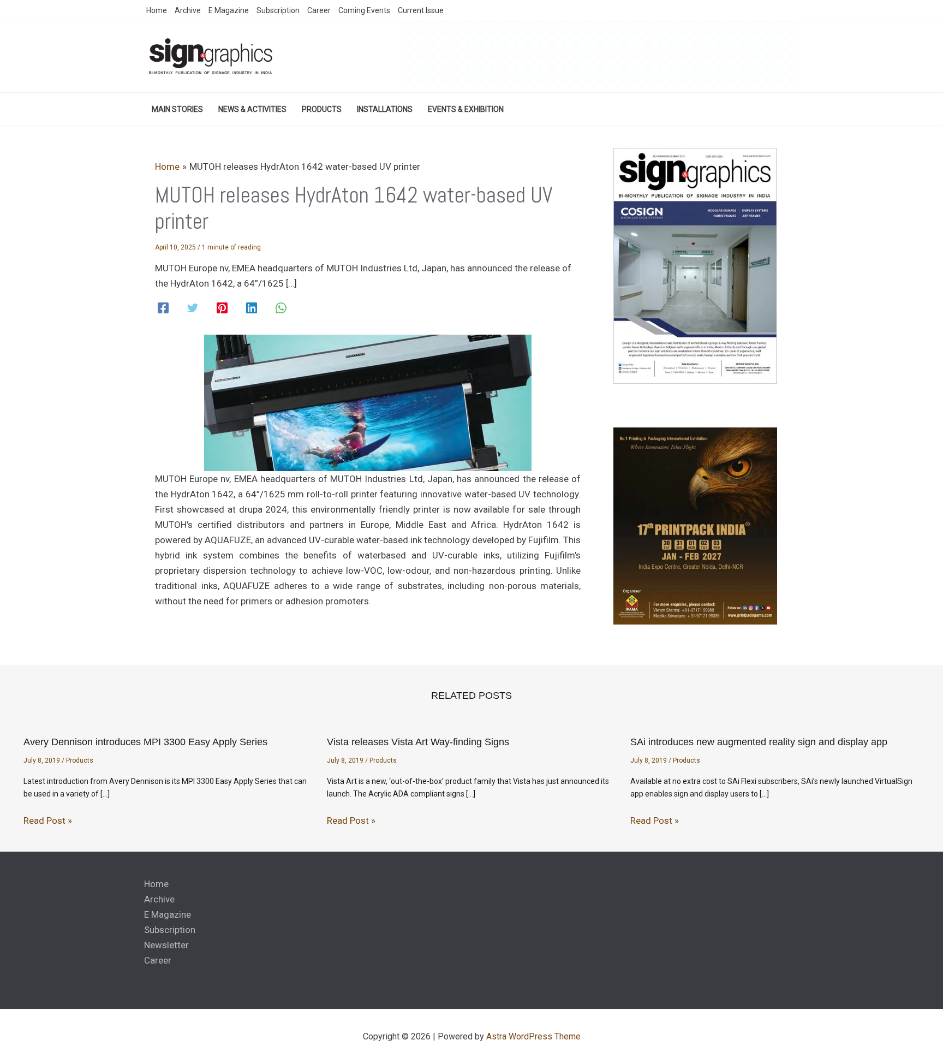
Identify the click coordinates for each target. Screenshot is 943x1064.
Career (157, 960)
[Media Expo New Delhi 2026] (600, 56)
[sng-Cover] (695, 265)
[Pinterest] (222, 308)
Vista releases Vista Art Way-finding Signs (418, 741)
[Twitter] (192, 308)
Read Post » (47, 820)
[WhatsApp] (281, 308)
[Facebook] (163, 308)
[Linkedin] (251, 308)
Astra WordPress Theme (533, 1036)
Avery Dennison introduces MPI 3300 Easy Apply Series (145, 741)
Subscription (169, 929)
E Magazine (167, 914)
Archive (159, 899)
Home (156, 883)
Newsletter (166, 945)
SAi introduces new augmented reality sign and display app (758, 741)
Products (79, 760)
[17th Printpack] (695, 525)
